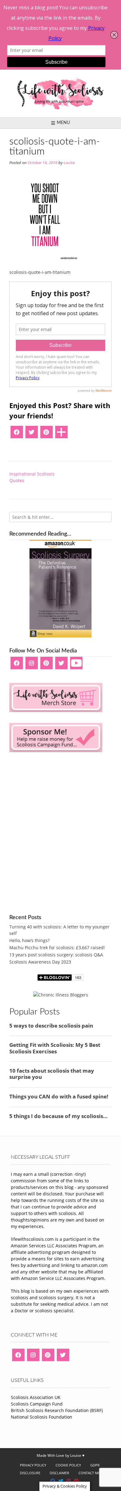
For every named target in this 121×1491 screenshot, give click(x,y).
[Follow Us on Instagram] (68, 1481)
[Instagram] (31, 665)
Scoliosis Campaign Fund (37, 1404)
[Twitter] (31, 434)
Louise (69, 162)
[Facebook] (16, 434)
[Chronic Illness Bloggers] (60, 995)
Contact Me (89, 1472)
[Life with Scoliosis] (60, 93)
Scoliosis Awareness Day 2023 (40, 962)
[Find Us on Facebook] (53, 1481)
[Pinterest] (46, 434)
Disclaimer (59, 1472)
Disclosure (30, 1472)
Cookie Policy (68, 1465)
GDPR (95, 1465)
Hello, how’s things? (29, 940)
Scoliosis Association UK (35, 1397)
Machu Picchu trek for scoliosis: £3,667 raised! (57, 947)
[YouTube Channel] (76, 665)
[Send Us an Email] (44, 1481)
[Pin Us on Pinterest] (76, 1481)
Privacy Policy (33, 1465)
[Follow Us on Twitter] (61, 1481)
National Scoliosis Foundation (41, 1417)
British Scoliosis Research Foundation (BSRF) (57, 1410)
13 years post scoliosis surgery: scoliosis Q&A (56, 955)
